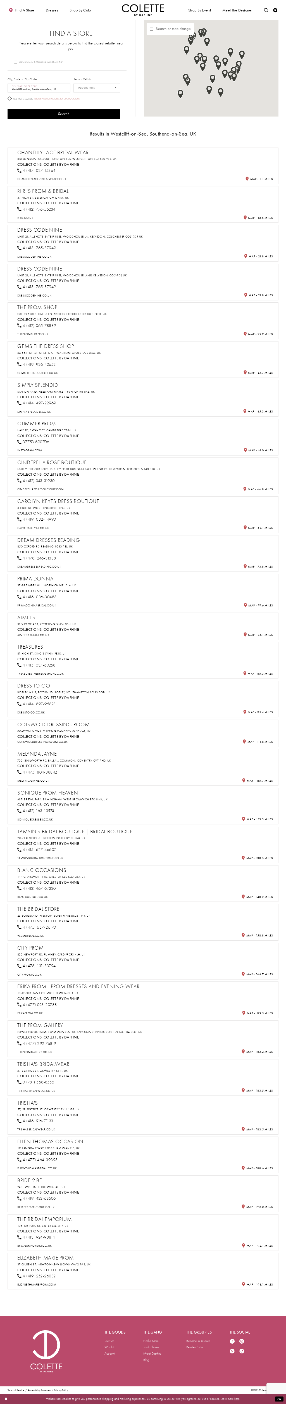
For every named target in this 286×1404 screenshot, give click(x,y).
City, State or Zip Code (22, 79)
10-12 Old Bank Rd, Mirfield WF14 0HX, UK (47, 993)
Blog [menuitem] (146, 1360)
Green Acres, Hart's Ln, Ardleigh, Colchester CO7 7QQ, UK (62, 314)
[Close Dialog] (6, 1399)
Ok (279, 1399)
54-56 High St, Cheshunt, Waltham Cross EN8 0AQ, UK (59, 353)
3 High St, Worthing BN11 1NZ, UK (43, 508)
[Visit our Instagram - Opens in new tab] (241, 1342)
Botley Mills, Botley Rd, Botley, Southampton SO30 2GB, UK (63, 692)
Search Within (82, 79)
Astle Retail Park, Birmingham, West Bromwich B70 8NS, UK (62, 799)
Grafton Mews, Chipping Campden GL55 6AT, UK (53, 731)
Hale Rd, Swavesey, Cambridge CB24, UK (46, 430)
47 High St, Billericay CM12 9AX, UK (43, 198)
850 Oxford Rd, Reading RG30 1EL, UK (45, 546)
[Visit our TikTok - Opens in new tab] (241, 1352)
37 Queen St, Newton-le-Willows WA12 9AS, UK (53, 1264)
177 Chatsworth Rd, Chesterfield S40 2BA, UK (51, 877)
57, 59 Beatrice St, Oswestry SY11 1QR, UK (48, 1109)
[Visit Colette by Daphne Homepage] (46, 1351)
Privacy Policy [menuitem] (61, 1390)
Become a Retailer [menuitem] (198, 1341)
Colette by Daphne (61, 164)
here (236, 1399)
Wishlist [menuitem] (109, 1347)
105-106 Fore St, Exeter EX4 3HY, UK (42, 1226)
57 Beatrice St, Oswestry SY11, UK (42, 1071)
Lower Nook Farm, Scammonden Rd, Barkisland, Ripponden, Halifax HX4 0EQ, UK (79, 1032)
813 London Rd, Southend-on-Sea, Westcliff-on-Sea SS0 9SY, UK (66, 159)
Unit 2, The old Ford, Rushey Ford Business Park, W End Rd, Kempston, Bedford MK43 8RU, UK (89, 469)
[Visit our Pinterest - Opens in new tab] (232, 1352)
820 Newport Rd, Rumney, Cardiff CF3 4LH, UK (51, 954)
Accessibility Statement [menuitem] (39, 1390)
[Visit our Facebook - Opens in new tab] (232, 1342)
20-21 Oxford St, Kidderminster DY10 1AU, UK (51, 838)
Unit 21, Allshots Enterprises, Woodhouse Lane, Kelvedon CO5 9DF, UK (72, 275)
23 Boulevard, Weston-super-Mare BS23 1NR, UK (53, 915)
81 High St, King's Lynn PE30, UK (41, 653)
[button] (52, 10)
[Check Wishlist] (275, 10)
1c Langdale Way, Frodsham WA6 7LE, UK (48, 1148)
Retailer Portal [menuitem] (194, 1347)
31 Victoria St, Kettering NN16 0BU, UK (46, 624)
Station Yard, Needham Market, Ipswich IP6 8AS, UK (56, 391)
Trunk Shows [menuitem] (151, 1347)
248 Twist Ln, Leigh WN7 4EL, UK (41, 1187)
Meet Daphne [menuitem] (152, 1353)
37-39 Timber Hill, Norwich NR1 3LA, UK (46, 585)
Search (64, 114)
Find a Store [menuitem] (151, 1341)
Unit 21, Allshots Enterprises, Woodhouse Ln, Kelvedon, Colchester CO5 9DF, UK (80, 236)
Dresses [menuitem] (109, 1341)
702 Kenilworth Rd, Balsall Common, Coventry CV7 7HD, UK (64, 760)
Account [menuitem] (109, 1353)
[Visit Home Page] (143, 10)
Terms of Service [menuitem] (16, 1390)
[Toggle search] (266, 10)
